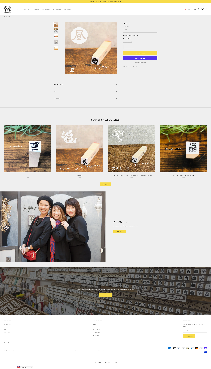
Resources (67, 9)
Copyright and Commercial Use (130, 35)
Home (16, 9)
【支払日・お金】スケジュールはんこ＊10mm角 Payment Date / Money (131, 175)
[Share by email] (135, 66)
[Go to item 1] (56, 24)
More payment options (140, 62)
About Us (36, 9)
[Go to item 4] (56, 42)
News (94, 324)
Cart (27, 175)
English (23, 367)
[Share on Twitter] (131, 66)
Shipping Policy (127, 38)
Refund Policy (96, 335)
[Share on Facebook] (129, 66)
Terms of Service (97, 329)
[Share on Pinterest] (133, 66)
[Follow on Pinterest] (13, 342)
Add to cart (140, 53)
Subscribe (189, 336)
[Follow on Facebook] (5, 342)
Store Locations (7, 332)
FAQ (5, 329)
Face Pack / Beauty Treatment (183, 175)
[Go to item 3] (56, 36)
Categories (26, 9)
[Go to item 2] (56, 30)
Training (79, 175)
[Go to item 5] (56, 48)
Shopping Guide (8, 324)
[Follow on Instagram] (9, 342)
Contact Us (57, 9)
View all (105, 184)
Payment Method (127, 42)
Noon (9, 16)
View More (120, 231)
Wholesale (46, 9)
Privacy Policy (96, 327)
